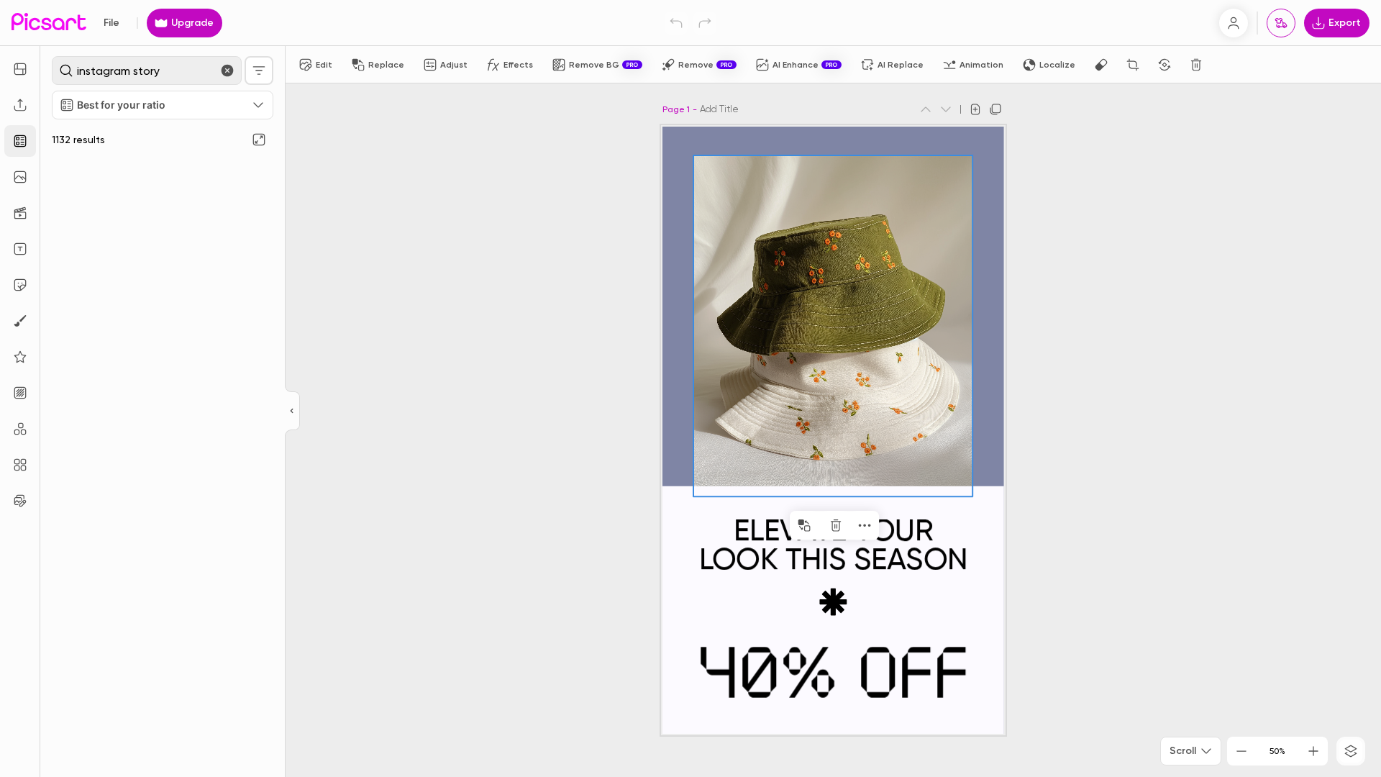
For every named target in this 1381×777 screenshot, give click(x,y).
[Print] (1281, 23)
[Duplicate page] (995, 109)
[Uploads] (20, 105)
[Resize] (20, 69)
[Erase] (1101, 64)
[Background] (20, 393)
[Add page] (975, 109)
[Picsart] (49, 22)
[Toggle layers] (1350, 751)
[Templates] (20, 141)
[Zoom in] (1313, 751)
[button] (690, 388)
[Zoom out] (1241, 751)
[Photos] (20, 177)
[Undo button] (676, 23)
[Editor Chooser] (292, 411)
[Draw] (20, 321)
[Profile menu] (1233, 23)
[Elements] (20, 357)
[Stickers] (20, 285)
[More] (864, 525)
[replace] (804, 525)
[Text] (20, 249)
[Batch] (20, 501)
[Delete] (1196, 64)
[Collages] (20, 465)
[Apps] (20, 429)
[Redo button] (704, 23)
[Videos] (20, 213)
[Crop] (1132, 64)
